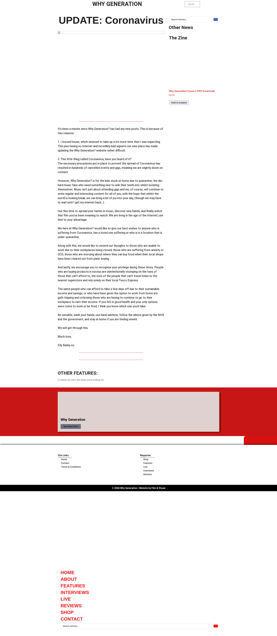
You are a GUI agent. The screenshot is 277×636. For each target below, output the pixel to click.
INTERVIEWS (75, 592)
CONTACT (72, 619)
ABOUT (69, 579)
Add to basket (179, 102)
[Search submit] (216, 19)
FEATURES (73, 585)
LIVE (66, 599)
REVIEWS (71, 605)
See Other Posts (70, 426)
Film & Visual (158, 488)
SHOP (67, 612)
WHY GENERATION (117, 4)
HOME (67, 572)
